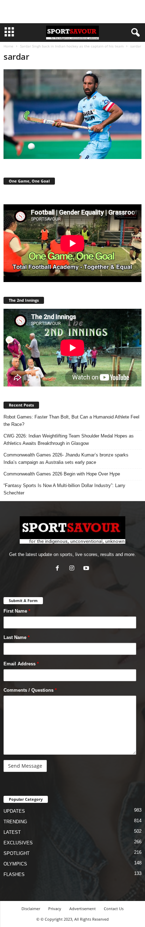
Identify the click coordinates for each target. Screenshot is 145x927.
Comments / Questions (30, 690)
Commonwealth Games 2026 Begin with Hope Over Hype (62, 474)
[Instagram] (73, 568)
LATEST (12, 832)
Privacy (54, 908)
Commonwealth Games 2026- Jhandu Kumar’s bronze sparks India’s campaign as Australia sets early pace (66, 458)
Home (8, 46)
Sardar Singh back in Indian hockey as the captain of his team (72, 46)
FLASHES (14, 874)
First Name (17, 611)
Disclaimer (30, 908)
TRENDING (15, 821)
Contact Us (114, 908)
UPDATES (14, 811)
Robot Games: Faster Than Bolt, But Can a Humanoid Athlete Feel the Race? (71, 420)
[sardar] (72, 114)
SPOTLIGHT (17, 853)
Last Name (17, 637)
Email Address (21, 663)
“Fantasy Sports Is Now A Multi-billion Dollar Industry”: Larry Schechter (64, 489)
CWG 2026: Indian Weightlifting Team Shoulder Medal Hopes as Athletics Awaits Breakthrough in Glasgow (69, 439)
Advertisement (82, 908)
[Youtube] (87, 568)
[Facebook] (59, 568)
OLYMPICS (15, 864)
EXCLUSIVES (18, 842)
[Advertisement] (72, 11)
